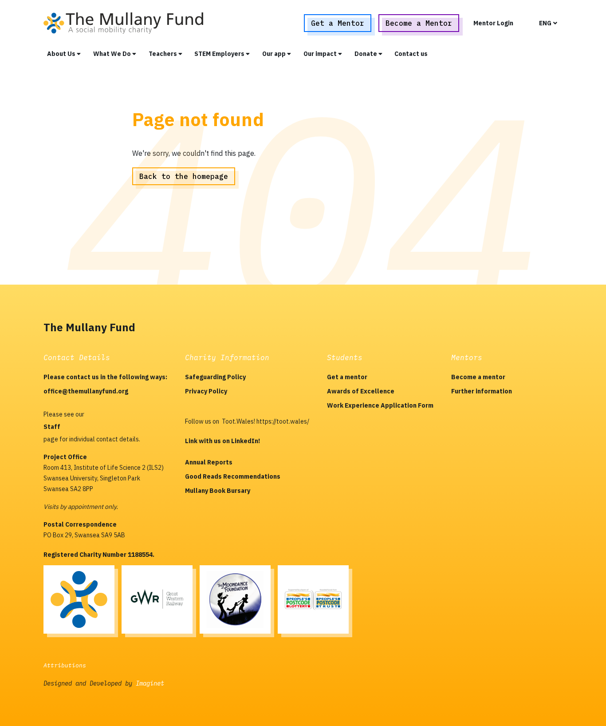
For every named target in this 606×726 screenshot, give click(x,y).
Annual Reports (208, 462)
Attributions (64, 665)
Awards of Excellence (360, 391)
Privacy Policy (206, 391)
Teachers (163, 54)
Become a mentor (478, 377)
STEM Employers (220, 54)
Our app (274, 54)
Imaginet (150, 683)
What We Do (112, 54)
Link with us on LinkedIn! (222, 441)
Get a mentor (347, 377)
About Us (62, 54)
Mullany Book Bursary (217, 491)
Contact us (411, 54)
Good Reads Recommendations (232, 476)
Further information (481, 391)
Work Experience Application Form (380, 405)
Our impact (320, 54)
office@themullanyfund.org (85, 391)
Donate (366, 54)
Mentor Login (493, 23)
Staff (51, 427)
